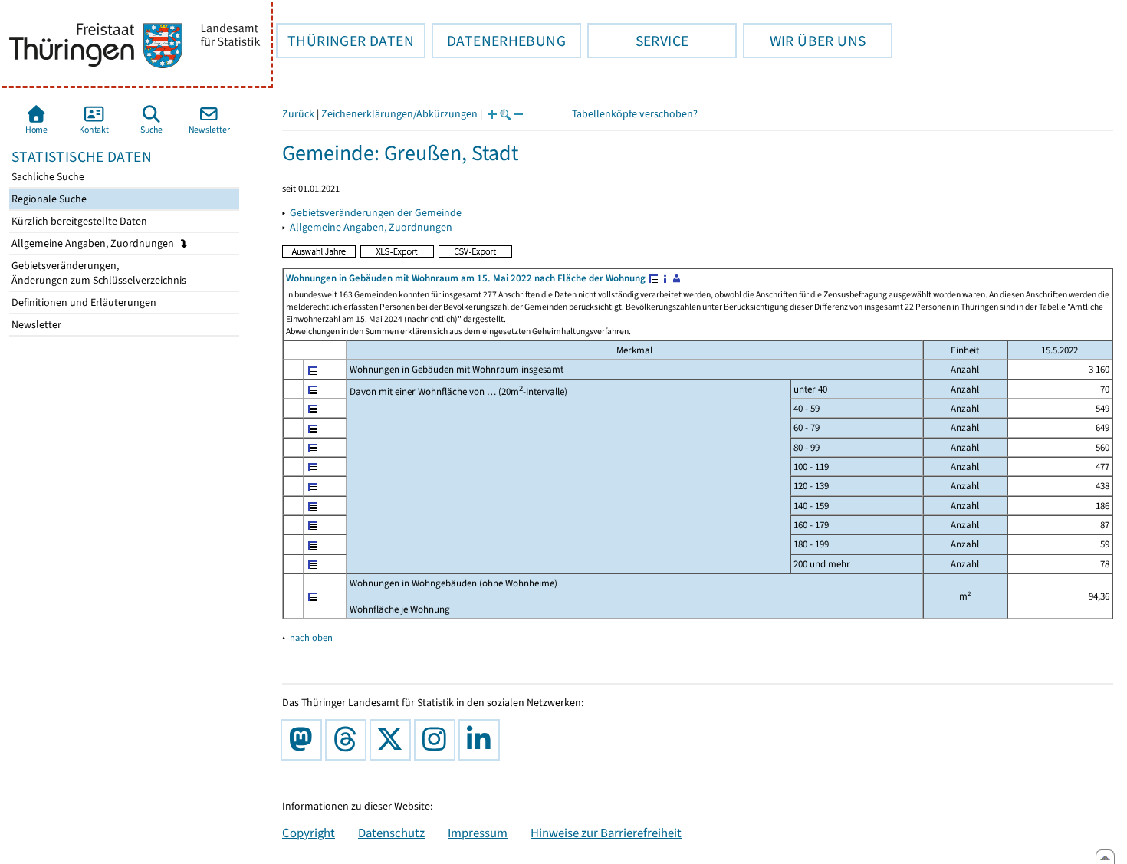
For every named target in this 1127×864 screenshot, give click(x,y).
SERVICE (637, 41)
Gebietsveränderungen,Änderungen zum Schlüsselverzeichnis (97, 272)
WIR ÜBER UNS (804, 41)
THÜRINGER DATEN (345, 41)
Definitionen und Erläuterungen (82, 302)
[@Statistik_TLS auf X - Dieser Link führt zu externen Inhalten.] (393, 740)
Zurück (298, 114)
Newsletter (35, 324)
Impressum (478, 832)
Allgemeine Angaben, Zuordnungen (94, 243)
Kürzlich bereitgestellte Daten (78, 221)
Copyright (308, 832)
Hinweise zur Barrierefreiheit (606, 832)
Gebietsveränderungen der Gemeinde (376, 212)
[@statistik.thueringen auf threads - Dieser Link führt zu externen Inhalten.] (349, 740)
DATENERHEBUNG (499, 41)
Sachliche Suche (46, 176)
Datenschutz (391, 832)
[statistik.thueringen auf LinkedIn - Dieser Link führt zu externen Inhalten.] (482, 740)
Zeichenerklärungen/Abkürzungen (399, 114)
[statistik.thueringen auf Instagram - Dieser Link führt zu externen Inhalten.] (438, 740)
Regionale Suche (48, 199)
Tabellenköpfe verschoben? (635, 114)
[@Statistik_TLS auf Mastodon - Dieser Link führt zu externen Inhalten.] (304, 740)
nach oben (311, 637)
